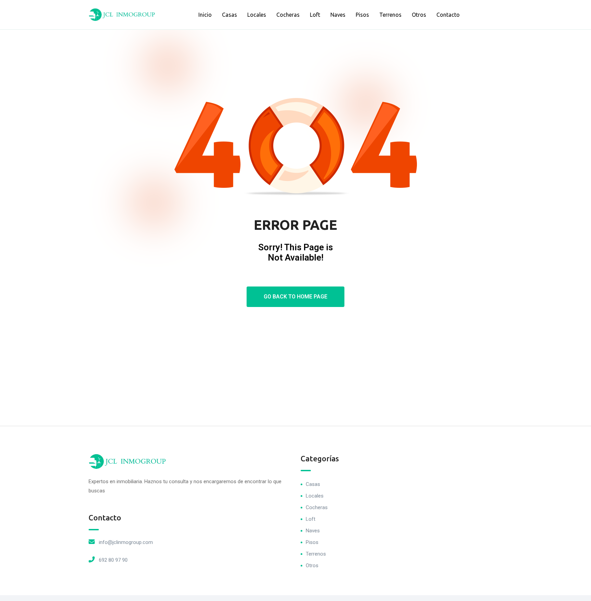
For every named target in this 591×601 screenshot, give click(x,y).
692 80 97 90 (113, 560)
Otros (419, 15)
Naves (337, 15)
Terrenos (390, 15)
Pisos (362, 15)
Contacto (448, 15)
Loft (315, 15)
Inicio (205, 15)
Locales (256, 15)
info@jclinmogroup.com (126, 542)
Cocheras (288, 15)
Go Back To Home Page (295, 296)
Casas (229, 15)
